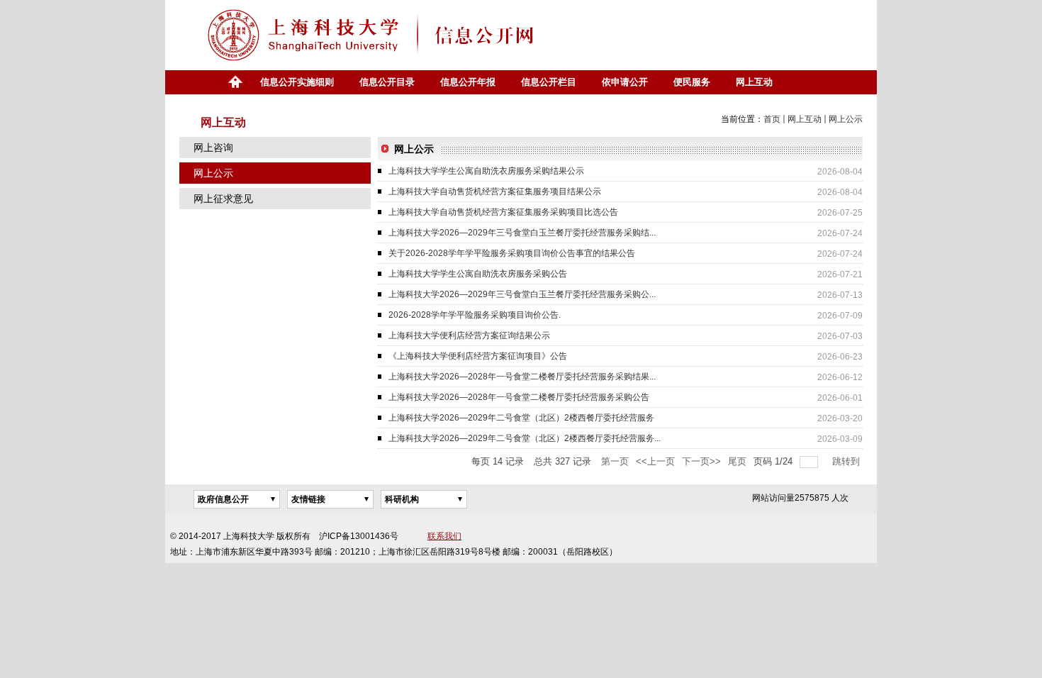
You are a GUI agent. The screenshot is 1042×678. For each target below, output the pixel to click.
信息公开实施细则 (297, 82)
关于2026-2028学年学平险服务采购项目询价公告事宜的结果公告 (511, 253)
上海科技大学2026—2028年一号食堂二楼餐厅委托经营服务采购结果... (522, 377)
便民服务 (691, 82)
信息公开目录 (387, 82)
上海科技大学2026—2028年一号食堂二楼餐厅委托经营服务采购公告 (518, 397)
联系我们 (444, 536)
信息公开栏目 (548, 82)
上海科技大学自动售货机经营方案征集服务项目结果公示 (494, 191)
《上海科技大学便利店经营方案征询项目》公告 (477, 356)
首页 (234, 82)
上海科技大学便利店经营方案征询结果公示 (469, 335)
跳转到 (847, 461)
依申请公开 (625, 82)
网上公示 (846, 119)
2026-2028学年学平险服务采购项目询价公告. (474, 315)
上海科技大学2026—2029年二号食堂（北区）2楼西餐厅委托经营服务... (524, 438)
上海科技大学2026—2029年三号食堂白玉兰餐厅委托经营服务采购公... (522, 294)
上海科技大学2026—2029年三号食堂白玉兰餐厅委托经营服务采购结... (522, 233)
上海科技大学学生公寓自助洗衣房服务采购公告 (477, 274)
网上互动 (754, 82)
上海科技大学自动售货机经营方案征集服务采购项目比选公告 (503, 212)
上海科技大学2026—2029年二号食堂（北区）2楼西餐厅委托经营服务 (521, 418)
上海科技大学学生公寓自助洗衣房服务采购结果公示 (486, 171)
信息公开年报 (467, 82)
